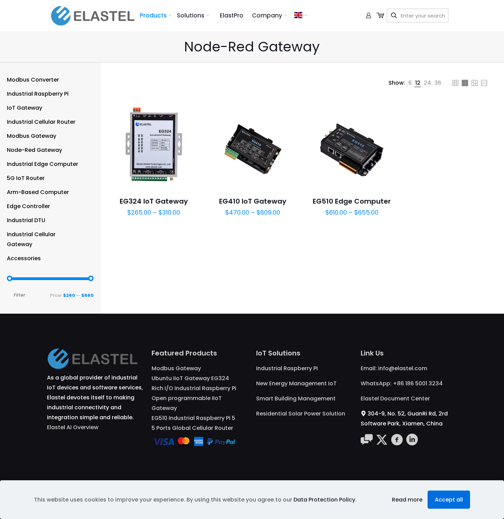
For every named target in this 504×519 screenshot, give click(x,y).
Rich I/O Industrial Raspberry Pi (194, 388)
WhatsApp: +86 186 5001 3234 (402, 383)
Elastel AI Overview (72, 427)
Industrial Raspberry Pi (287, 368)
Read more (407, 500)
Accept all (449, 500)
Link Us (372, 353)
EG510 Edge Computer (352, 201)
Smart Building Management (296, 398)
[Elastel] (92, 15)
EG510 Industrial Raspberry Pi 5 (193, 418)
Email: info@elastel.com (394, 368)
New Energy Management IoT (296, 383)
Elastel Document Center (395, 398)
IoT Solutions (278, 353)
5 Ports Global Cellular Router (192, 428)
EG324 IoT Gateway (154, 201)
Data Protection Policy (324, 500)
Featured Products (184, 353)
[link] (410, 83)
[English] (301, 15)
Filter (19, 295)
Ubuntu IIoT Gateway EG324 (190, 378)
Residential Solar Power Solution (300, 414)
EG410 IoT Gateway (252, 201)
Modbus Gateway (176, 368)
